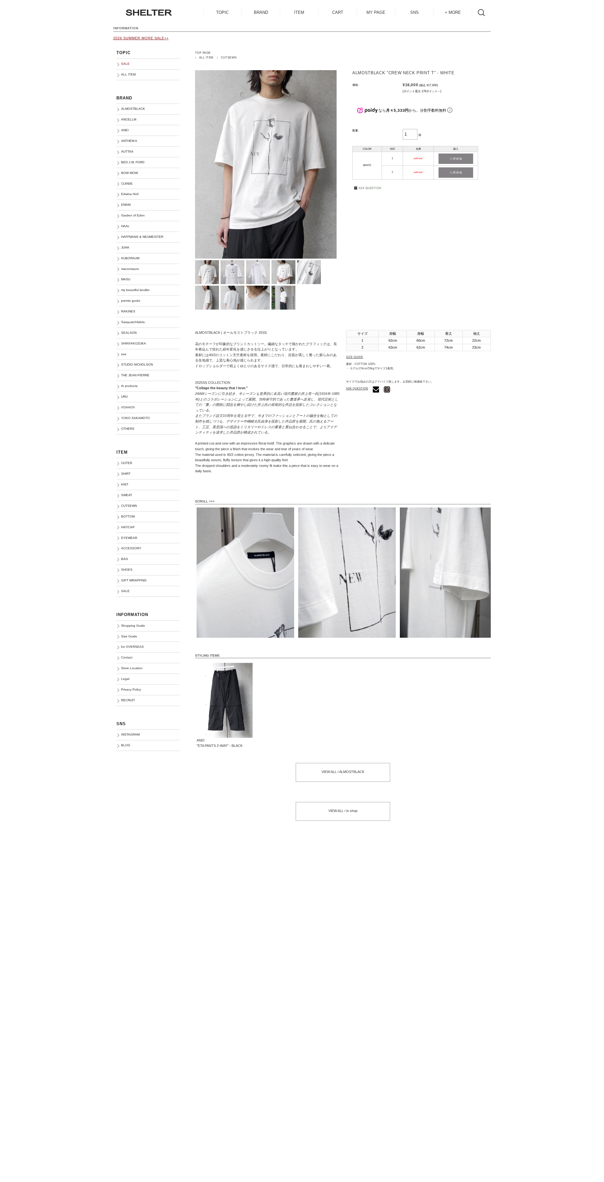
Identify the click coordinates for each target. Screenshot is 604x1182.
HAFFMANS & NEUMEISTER (142, 236)
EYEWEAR (129, 538)
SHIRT (126, 473)
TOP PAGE (203, 52)
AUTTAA (127, 151)
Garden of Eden (133, 215)
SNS (414, 12)
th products (129, 386)
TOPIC (222, 12)
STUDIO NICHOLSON (137, 364)
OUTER (126, 463)
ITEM (299, 12)
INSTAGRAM (130, 734)
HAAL (125, 226)
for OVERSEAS (132, 646)
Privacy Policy (131, 689)
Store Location (132, 668)
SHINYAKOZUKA (133, 343)
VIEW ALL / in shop (342, 811)
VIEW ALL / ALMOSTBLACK (343, 772)
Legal (125, 679)
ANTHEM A (129, 141)
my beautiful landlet (135, 290)
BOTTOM (128, 516)
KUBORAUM (130, 258)
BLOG (125, 745)
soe (123, 354)
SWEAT (126, 495)
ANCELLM (128, 119)
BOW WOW (129, 173)
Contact (126, 657)
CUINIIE (127, 183)
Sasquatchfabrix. (133, 322)
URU (124, 396)
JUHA (125, 247)
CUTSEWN (229, 57)
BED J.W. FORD (132, 162)
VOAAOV (128, 407)
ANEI (125, 130)
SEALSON (129, 332)
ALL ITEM (206, 57)
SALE (125, 591)
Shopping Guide (133, 625)
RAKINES (128, 311)
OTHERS (127, 428)
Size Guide (129, 636)
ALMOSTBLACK (133, 108)
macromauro (130, 269)
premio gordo (130, 300)
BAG (124, 559)
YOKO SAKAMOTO (135, 418)
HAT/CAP (128, 527)
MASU (125, 279)
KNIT (124, 484)
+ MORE (453, 12)
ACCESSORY (131, 548)
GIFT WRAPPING (134, 580)
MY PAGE (375, 12)
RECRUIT (128, 700)
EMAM (126, 204)
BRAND (261, 12)
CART (337, 12)
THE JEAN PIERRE (135, 375)
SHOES (126, 569)
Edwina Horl (129, 194)
